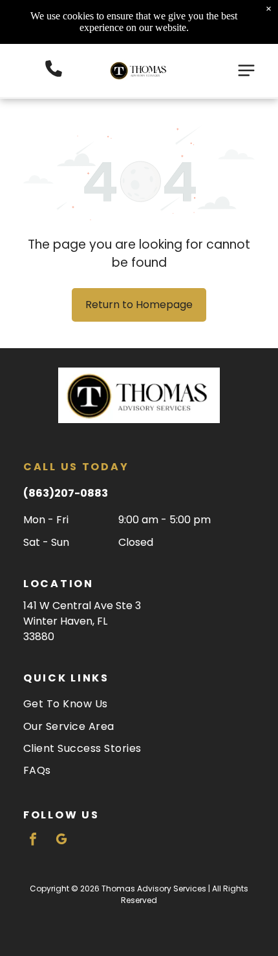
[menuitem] (139, 703)
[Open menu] (246, 70)
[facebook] (33, 840)
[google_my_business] (61, 840)
